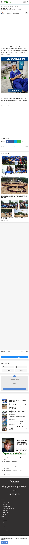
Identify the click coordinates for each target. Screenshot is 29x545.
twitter (21, 370)
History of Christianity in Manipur (13, 457)
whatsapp (22, 367)
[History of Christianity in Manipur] (14, 447)
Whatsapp (19, 141)
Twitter (15, 141)
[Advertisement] (14, 30)
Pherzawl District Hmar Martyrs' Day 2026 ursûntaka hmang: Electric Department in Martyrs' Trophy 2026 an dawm (14, 196)
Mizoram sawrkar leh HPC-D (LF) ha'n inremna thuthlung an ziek (17, 422)
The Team (5, 523)
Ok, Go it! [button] (4, 542)
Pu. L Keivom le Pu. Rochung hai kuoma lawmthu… (13, 471)
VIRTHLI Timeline (6, 521)
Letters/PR (5, 512)
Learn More (3, 539)
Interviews (5, 510)
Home (2, 6)
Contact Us (5, 531)
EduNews (5, 514)
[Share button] (22, 141)
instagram (9, 370)
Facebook (10, 142)
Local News (5, 504)
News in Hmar (6, 502)
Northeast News (6, 506)
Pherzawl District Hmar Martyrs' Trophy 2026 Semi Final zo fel (13, 218)
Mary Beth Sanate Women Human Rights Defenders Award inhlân (17, 417)
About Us (5, 519)
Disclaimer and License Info (10, 461)
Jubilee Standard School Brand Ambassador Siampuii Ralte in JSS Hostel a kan (12, 174)
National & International (8, 508)
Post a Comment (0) (14, 357)
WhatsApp (5, 525)
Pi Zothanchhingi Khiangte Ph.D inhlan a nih (14, 466)
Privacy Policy (9, 536)
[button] (27, 2)
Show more (25, 154)
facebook (9, 367)
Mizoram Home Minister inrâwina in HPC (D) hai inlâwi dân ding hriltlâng (18, 427)
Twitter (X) (5, 527)
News (5, 6)
